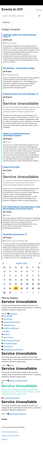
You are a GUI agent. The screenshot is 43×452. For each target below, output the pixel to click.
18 (16, 284)
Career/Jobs (7, 319)
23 (4, 288)
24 (10, 288)
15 (38, 280)
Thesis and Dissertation (18, 381)
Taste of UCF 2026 (11, 167)
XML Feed (20, 419)
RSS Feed (17, 419)
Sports (11, 365)
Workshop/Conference (18, 414)
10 (10, 280)
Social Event (8, 346)
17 (10, 284)
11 (15, 280)
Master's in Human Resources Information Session (16, 134)
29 (22, 271)
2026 (25, 263)
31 (33, 271)
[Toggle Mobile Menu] (40, 2)
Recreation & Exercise (11, 340)
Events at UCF (12, 9)
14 (33, 280)
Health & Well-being (11, 328)
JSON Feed (24, 419)
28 (16, 271)
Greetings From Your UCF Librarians (19, 94)
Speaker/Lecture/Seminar (13, 349)
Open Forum (8, 337)
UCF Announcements (10, 432)
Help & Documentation (10, 436)
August (19, 263)
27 (10, 271)
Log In (39, 10)
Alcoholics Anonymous (13, 234)
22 (39, 284)
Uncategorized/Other (11, 398)
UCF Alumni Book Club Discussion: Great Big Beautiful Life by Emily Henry (21, 208)
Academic (13, 314)
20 (27, 284)
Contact (5, 439)
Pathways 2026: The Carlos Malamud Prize (19, 36)
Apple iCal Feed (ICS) (10, 419)
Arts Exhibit (7, 316)
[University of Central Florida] (15, 2)
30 (27, 271)
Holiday (6, 331)
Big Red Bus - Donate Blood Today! (19, 68)
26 (4, 271)
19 (21, 284)
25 (16, 288)
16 (4, 284)
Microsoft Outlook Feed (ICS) (13, 419)
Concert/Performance (11, 322)
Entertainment (9, 325)
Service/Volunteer (10, 343)
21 (33, 284)
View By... (7, 22)
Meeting (6, 334)
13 (27, 280)
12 (21, 280)
